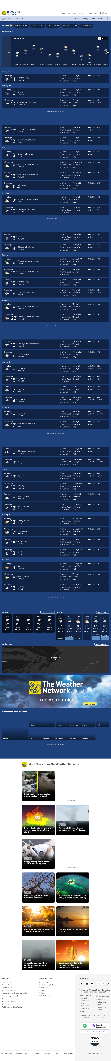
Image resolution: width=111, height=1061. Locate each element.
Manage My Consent (10, 996)
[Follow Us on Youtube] (92, 984)
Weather (10, 19)
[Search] (96, 13)
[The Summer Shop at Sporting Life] (102, 733)
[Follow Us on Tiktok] (97, 984)
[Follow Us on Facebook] (81, 984)
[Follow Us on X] (108, 984)
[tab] (99, 38)
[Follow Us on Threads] (103, 984)
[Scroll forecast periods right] (108, 52)
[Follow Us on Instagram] (87, 984)
